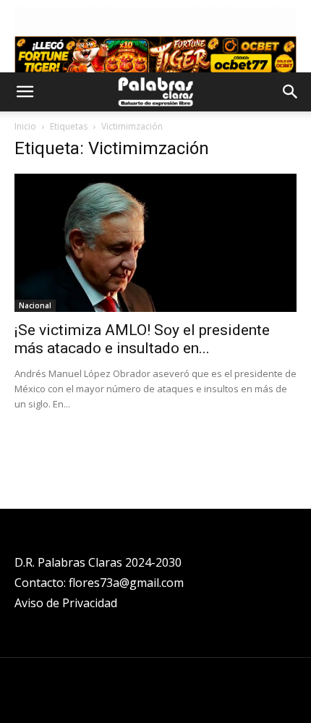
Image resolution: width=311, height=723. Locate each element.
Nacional (35, 305)
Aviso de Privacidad (65, 603)
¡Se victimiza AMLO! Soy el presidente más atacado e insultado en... (142, 339)
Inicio (25, 126)
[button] (24, 91)
